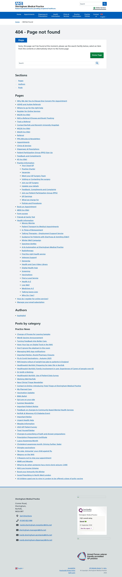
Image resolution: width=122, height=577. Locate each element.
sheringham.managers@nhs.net (32, 530)
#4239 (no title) (23, 115)
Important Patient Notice (27, 406)
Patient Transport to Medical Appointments (40, 226)
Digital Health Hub (30, 268)
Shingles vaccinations (26, 448)
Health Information (55, 15)
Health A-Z (26, 281)
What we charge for (30, 200)
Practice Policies (87, 15)
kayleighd (21, 315)
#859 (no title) (23, 210)
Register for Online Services (28, 111)
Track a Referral (23, 122)
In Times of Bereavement (32, 230)
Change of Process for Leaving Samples (33, 334)
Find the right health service (34, 254)
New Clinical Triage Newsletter (30, 382)
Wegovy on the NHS (25, 454)
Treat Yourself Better (26, 430)
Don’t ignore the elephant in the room (33, 348)
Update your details (30, 186)
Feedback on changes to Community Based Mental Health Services (45, 410)
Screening (26, 271)
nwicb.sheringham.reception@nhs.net (36, 525)
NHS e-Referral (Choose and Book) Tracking (35, 118)
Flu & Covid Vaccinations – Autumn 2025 (34, 358)
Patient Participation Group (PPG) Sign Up (35, 152)
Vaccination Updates (26, 393)
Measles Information (26, 424)
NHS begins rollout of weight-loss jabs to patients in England (43, 362)
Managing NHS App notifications (31, 351)
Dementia (26, 261)
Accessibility (71, 568)
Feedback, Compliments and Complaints (39, 189)
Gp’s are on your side (26, 400)
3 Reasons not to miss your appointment (34, 458)
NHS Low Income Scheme (28, 468)
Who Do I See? (28, 295)
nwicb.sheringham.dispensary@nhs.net (35, 540)
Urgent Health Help (25, 420)
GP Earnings (27, 196)
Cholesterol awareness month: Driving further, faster (39, 444)
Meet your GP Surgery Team (34, 176)
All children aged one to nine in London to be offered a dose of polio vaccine (50, 478)
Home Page (97, 55)
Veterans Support (29, 257)
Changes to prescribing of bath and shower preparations (41, 434)
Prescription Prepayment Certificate (32, 437)
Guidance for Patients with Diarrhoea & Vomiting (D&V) (45, 237)
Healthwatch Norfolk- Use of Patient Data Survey (38, 375)
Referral (20, 135)
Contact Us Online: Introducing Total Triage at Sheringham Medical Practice (49, 386)
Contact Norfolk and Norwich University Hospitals (38, 125)
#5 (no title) (22, 159)
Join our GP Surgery (30, 183)
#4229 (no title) (23, 132)
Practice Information (77, 15)
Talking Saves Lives (30, 292)
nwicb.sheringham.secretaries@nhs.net (35, 535)
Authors (21, 84)
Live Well (25, 285)
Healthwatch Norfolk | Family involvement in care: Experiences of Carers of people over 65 (55, 369)
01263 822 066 (26, 520)
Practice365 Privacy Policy (67, 570)
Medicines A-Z (28, 288)
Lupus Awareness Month (27, 441)
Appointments (29, 14)
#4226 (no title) (23, 128)
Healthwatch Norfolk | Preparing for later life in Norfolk (40, 365)
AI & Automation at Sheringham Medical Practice (42, 247)
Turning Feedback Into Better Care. (32, 341)
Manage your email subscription (30, 302)
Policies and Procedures (32, 203)
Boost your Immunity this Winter (31, 472)
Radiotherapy (27, 251)
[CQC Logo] (85, 512)
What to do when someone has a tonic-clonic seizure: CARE (42, 465)
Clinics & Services (66, 15)
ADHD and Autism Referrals (29, 104)
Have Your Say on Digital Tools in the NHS (35, 345)
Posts (20, 88)
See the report (85, 528)
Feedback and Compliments (29, 156)
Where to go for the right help (30, 108)
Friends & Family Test (26, 217)
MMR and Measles (25, 461)
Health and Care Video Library (35, 264)
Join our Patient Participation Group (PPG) (39, 193)
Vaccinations (27, 275)
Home (19, 14)
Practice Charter (28, 169)
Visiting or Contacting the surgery (36, 179)
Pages (20, 81)
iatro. (105, 568)
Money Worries (28, 223)
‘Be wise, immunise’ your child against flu (34, 451)
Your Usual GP (28, 165)
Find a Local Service (30, 278)
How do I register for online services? (32, 299)
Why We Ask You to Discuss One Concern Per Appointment (42, 101)
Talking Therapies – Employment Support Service (42, 233)
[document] (44, 530)
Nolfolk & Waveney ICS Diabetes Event (33, 413)
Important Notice (24, 417)
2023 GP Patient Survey (27, 427)
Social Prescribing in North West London (34, 475)
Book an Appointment (26, 207)
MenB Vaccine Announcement (30, 338)
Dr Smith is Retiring (25, 372)
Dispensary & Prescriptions (42, 15)
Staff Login (71, 573)
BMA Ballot (22, 396)
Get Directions (26, 516)
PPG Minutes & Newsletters (28, 139)
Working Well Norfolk (26, 379)
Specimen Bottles (29, 244)
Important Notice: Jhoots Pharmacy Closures (35, 355)
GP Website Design (95, 568)
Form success (22, 213)
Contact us (96, 15)
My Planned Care (24, 389)
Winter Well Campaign (31, 240)
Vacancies (26, 172)
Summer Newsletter (25, 403)
